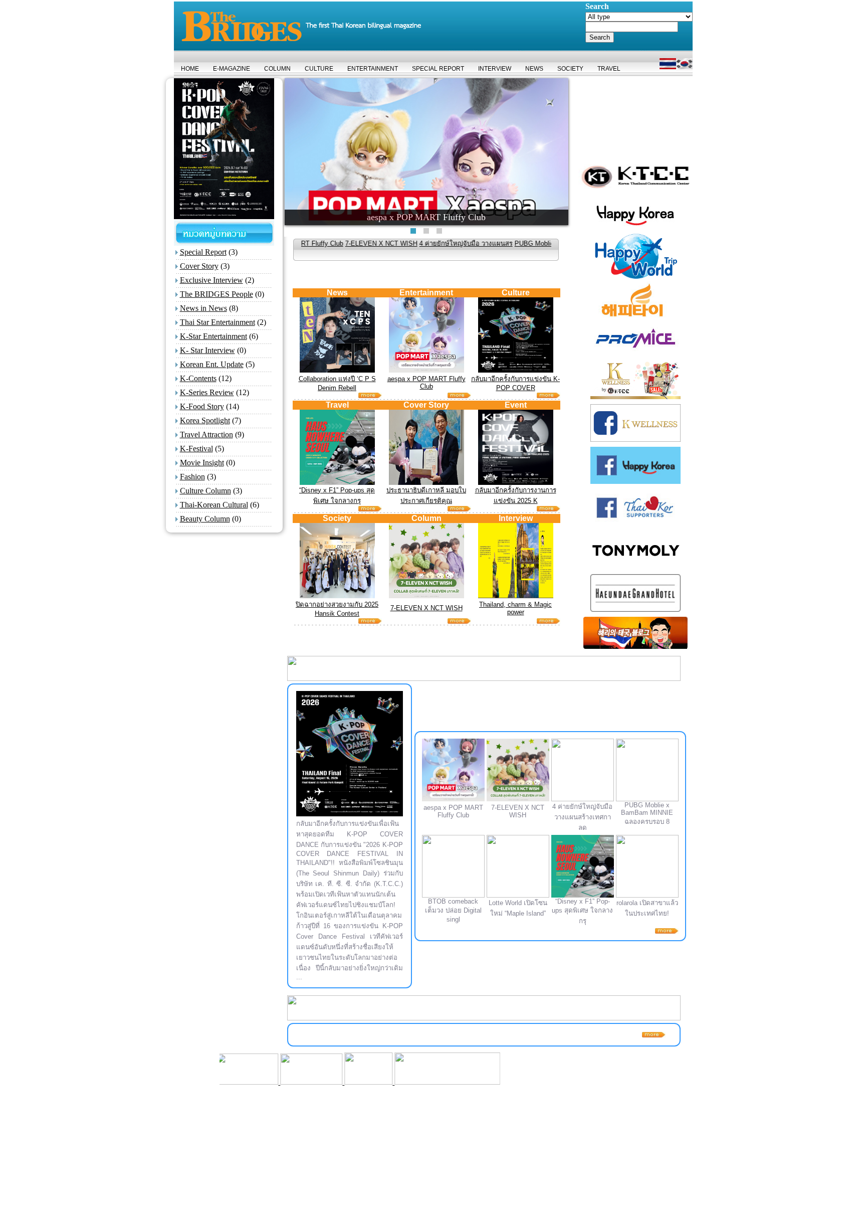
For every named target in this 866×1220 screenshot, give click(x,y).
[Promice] (384, 1082)
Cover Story (199, 266)
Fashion (192, 476)
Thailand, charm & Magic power (515, 608)
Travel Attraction (206, 434)
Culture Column (205, 490)
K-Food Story (202, 406)
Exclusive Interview (211, 280)
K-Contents (198, 378)
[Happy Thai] (249, 1082)
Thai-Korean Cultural (214, 504)
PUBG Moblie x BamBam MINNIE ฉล (515, 243)
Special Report (203, 252)
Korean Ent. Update (212, 364)
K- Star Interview (207, 350)
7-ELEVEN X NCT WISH (327, 243)
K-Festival (196, 448)
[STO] (306, 1082)
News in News (203, 308)
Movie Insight (202, 462)
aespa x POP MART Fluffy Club (426, 382)
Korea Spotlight (205, 420)
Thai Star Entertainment (217, 322)
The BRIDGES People (216, 294)
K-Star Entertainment (213, 336)
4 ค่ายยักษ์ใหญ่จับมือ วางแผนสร (411, 243)
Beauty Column (205, 518)
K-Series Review (207, 392)
